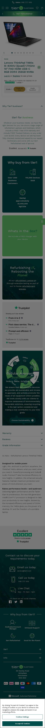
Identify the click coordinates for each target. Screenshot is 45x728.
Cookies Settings (22, 717)
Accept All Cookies (22, 723)
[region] (22, 713)
